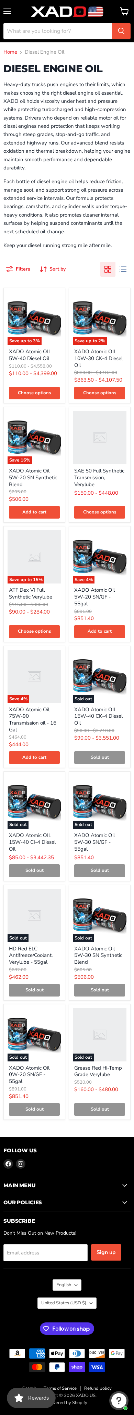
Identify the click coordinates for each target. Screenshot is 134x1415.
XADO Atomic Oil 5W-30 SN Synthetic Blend (98, 955)
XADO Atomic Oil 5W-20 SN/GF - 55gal (94, 597)
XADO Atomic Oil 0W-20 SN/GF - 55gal (29, 1074)
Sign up (106, 1252)
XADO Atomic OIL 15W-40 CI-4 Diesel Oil (32, 842)
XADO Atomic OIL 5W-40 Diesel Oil (30, 355)
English (63, 1285)
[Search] (121, 31)
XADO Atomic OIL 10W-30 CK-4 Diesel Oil (98, 358)
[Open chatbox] (119, 1400)
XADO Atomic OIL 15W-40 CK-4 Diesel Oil (98, 716)
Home (10, 52)
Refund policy (98, 1388)
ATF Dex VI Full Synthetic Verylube (30, 593)
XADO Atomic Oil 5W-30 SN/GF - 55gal (94, 842)
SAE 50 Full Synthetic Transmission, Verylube (99, 477)
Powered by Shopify (67, 1403)
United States (63, 1303)
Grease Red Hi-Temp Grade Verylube (98, 1071)
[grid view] (107, 269)
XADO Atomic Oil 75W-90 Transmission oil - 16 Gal (32, 719)
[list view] (123, 269)
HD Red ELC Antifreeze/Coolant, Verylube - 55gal (31, 955)
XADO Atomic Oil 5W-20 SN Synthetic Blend (33, 477)
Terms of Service (60, 1388)
